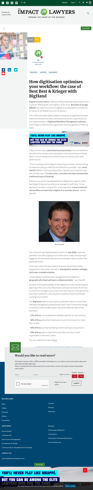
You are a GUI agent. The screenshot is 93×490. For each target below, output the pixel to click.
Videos (4, 408)
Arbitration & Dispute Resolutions (60, 438)
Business (51, 426)
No (75, 376)
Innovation (33, 72)
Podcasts (5, 412)
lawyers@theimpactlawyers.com (13, 458)
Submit (76, 383)
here (55, 340)
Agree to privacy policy (60, 383)
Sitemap (51, 407)
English (74, 372)
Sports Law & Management (11, 439)
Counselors (6, 420)
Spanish (81, 372)
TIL (38, 62)
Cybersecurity (7, 435)
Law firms (43, 72)
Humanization (7, 431)
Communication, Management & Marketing (17, 447)
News (4, 404)
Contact (51, 403)
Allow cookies (70, 486)
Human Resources (54, 442)
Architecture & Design (9, 443)
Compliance (52, 434)
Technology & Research (56, 430)
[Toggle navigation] (4, 29)
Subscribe (86, 28)
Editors (4, 416)
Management (53, 72)
